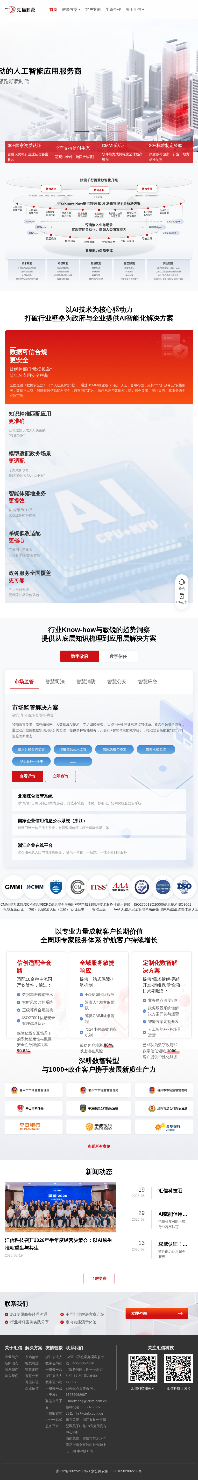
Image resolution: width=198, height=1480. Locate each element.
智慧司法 (32, 1363)
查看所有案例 (99, 1146)
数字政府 (79, 656)
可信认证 (32, 1382)
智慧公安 (32, 1376)
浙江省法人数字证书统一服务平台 (53, 1363)
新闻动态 (11, 1363)
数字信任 (118, 656)
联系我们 (11, 1369)
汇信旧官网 (53, 1413)
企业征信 (32, 1388)
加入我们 (11, 1376)
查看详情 (27, 776)
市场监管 (32, 1357)
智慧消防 (32, 1369)
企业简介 (11, 1357)
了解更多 (99, 1278)
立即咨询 (60, 776)
